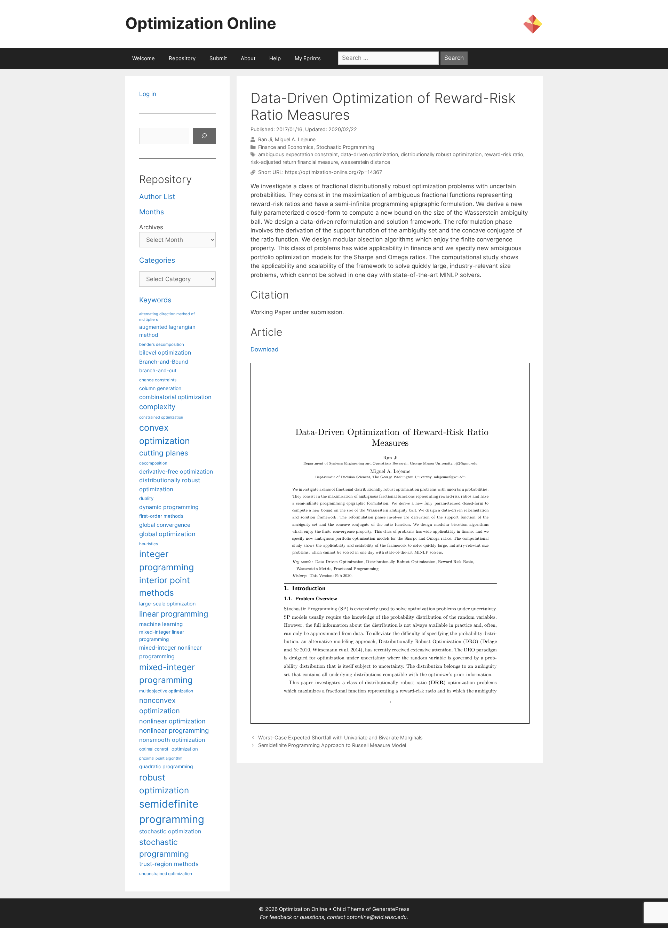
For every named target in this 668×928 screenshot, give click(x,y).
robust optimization (164, 783)
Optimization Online (200, 23)
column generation (160, 388)
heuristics (148, 543)
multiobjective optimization (166, 690)
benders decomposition (161, 344)
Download (264, 349)
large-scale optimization (167, 603)
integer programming (166, 560)
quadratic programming (166, 766)
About (248, 58)
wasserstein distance (365, 162)
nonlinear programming (174, 730)
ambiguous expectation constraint (298, 154)
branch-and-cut (157, 370)
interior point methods (164, 586)
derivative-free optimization (176, 471)
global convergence (164, 525)
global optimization (167, 534)
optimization (185, 749)
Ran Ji (265, 139)
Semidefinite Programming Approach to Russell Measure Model (332, 745)
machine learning (161, 624)
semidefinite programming (171, 811)
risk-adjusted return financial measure (294, 162)
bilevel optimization (165, 352)
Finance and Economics (285, 147)
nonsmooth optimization (172, 739)
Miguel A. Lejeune (295, 139)
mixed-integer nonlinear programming (170, 651)
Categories (157, 260)
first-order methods (161, 516)
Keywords (155, 300)
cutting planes (163, 453)
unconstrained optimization (165, 873)
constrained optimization (161, 417)
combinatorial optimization (175, 397)
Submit (218, 58)
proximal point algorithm (160, 758)
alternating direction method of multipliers (167, 316)
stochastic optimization (170, 831)
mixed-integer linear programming (161, 635)
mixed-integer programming (167, 673)
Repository (182, 58)
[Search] (204, 136)
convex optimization (164, 434)
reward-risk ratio (503, 154)
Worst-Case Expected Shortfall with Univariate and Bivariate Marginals (340, 737)
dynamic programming (169, 506)
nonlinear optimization (172, 721)
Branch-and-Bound (163, 361)
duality (146, 498)
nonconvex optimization (159, 705)
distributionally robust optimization (441, 154)
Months (151, 212)
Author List (157, 196)
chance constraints (157, 380)
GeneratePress (390, 909)
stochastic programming (164, 848)
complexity (157, 406)
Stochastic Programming (345, 147)
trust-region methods (169, 863)
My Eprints (308, 58)
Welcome (143, 58)
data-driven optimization (369, 154)
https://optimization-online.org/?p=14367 (333, 172)
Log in (147, 93)
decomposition (153, 463)
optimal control (153, 749)
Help (275, 58)
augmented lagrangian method (167, 331)
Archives (151, 227)
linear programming (173, 613)
